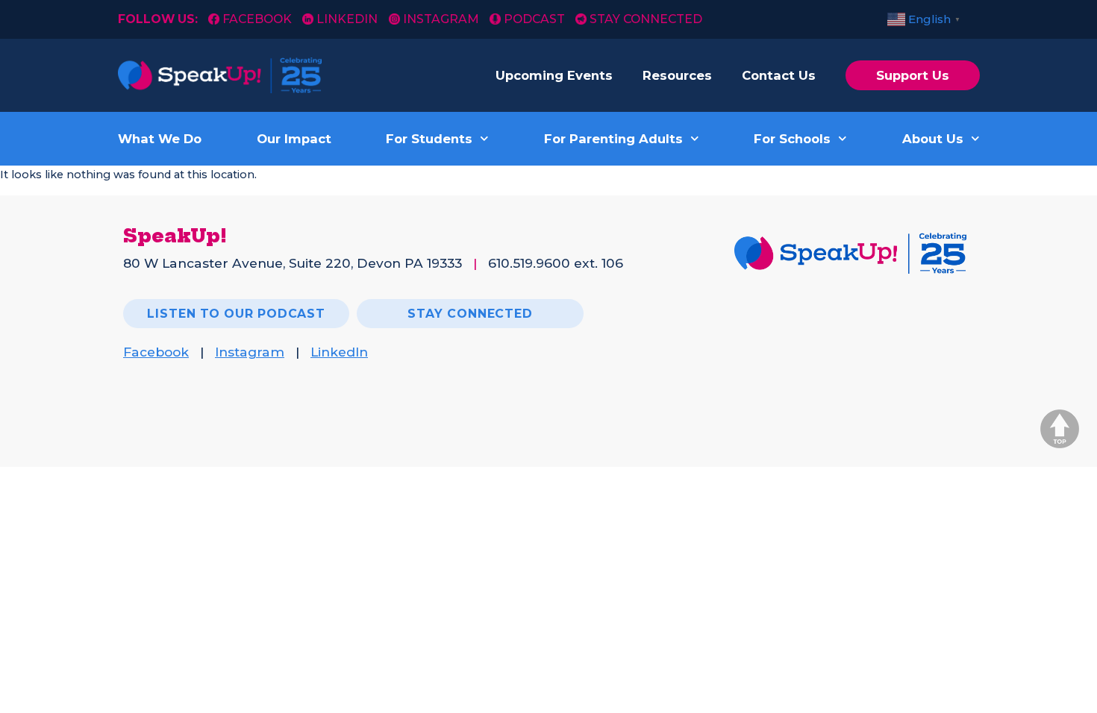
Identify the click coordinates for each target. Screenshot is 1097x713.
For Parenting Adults (613, 138)
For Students (429, 138)
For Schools (792, 138)
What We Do (159, 138)
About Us (932, 138)
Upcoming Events (554, 75)
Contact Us (779, 75)
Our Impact (294, 138)
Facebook (258, 19)
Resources (677, 75)
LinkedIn (347, 19)
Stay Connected (646, 19)
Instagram (440, 19)
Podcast (534, 19)
